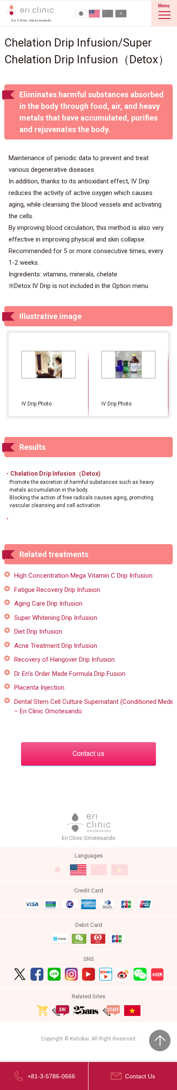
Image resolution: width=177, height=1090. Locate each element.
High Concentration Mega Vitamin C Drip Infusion (83, 575)
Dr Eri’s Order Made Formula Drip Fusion (69, 674)
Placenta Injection (39, 687)
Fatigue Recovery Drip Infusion (57, 590)
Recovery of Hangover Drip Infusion (64, 659)
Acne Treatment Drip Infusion (55, 646)
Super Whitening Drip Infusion (55, 618)
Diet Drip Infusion (38, 631)
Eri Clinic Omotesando (88, 838)
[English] (94, 13)
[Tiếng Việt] (121, 13)
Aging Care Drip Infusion (48, 603)
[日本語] (81, 13)
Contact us (88, 753)
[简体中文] (107, 13)
